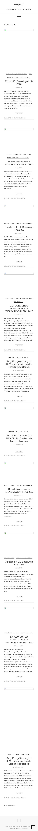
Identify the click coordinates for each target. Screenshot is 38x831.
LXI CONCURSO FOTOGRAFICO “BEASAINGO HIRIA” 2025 (19, 640)
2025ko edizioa (13, 754)
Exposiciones (21, 74)
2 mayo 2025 (18, 568)
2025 (21, 357)
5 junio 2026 (18, 168)
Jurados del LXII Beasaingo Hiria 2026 (19, 228)
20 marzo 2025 (18, 646)
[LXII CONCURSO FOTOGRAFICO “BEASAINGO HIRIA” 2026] (19, 283)
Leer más (19, 113)
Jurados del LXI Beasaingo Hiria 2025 (19, 563)
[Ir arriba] (33, 827)
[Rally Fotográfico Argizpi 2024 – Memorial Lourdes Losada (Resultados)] (19, 719)
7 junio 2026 (18, 87)
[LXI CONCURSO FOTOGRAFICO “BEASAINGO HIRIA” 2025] (19, 618)
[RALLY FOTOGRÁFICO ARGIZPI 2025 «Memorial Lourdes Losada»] (19, 417)
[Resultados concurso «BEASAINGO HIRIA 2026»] (19, 139)
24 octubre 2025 (18, 444)
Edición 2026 (10, 74)
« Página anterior (9, 805)
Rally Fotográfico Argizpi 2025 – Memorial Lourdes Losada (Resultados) (19, 364)
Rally (26, 357)
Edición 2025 (13, 357)
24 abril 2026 (18, 233)
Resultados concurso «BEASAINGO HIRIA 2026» (19, 163)
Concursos (25, 77)
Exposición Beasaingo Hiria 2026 (19, 82)
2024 (22, 754)
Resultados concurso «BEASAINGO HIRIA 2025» (19, 490)
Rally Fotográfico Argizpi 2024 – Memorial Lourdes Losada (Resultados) (19, 761)
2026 (30, 74)
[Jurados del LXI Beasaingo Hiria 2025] (19, 543)
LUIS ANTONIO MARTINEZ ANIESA (14, 118)
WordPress (25, 828)
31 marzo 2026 (18, 314)
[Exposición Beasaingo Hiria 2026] (19, 49)
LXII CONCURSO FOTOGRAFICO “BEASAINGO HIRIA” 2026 (19, 308)
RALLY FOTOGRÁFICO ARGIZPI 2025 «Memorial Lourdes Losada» (19, 438)
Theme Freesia (27, 826)
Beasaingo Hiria (13, 77)
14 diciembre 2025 (18, 370)
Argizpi (19, 4)
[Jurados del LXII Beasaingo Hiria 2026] (19, 212)
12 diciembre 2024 (18, 767)
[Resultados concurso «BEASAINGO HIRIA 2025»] (19, 471)
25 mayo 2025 (18, 495)
